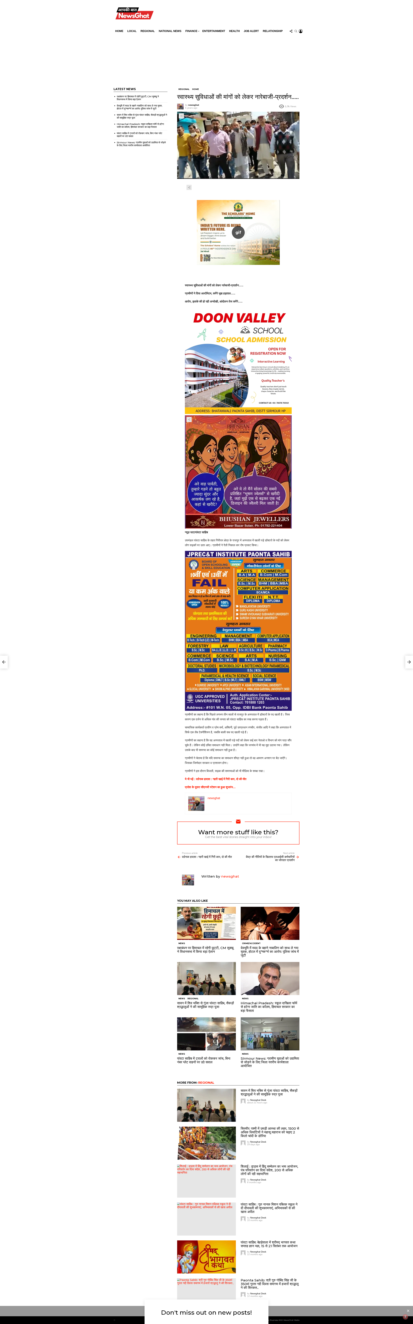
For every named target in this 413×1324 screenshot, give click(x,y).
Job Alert (251, 31)
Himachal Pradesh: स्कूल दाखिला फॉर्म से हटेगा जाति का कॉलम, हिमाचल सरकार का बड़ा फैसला (269, 1006)
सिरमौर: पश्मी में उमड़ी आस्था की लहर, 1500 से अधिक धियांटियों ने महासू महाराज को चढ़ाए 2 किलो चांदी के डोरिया (270, 1132)
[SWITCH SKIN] (230, 14)
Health (234, 31)
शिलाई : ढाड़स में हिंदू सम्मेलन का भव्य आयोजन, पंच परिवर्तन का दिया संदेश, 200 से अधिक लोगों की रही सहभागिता (269, 1170)
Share (181, 115)
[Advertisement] (206, 58)
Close (408, 1311)
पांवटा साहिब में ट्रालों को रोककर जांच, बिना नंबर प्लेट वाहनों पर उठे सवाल (203, 1060)
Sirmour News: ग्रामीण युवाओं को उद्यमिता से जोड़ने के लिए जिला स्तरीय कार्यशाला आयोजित (270, 1062)
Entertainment (213, 31)
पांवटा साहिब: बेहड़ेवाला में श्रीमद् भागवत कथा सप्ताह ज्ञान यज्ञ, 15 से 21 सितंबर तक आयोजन (269, 1244)
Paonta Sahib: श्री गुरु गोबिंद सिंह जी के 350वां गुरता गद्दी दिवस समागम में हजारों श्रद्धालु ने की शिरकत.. (270, 1284)
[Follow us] (291, 31)
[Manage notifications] (405, 1316)
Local (131, 31)
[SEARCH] (296, 31)
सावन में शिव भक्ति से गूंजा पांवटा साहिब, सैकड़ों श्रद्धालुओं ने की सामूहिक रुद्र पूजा (205, 1005)
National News (170, 31)
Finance (191, 31)
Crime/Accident (251, 943)
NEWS (181, 943)
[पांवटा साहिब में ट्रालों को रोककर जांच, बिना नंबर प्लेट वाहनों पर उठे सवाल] (206, 1033)
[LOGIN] (301, 31)
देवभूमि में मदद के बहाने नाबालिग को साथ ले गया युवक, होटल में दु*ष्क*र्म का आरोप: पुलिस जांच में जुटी (270, 951)
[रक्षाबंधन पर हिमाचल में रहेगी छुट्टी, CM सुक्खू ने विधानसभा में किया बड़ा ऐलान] (206, 923)
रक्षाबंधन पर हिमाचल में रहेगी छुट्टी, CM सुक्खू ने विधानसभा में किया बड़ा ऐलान (205, 950)
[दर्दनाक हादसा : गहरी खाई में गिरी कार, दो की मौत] (4, 662)
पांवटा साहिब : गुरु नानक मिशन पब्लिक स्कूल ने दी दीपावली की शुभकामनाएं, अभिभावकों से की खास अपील (269, 1208)
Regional (148, 31)
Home (119, 31)
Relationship (273, 31)
